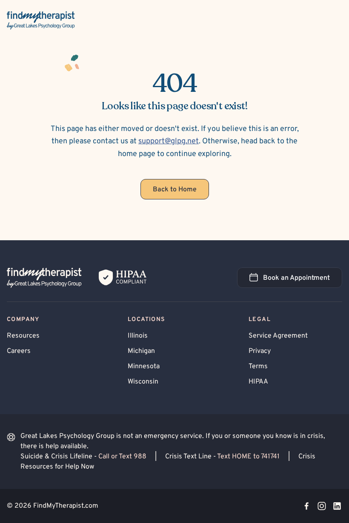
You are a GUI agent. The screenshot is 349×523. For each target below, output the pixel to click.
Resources (23, 336)
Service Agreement (278, 336)
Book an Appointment (302, 280)
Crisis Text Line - (222, 456)
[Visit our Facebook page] (306, 506)
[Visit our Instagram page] (322, 506)
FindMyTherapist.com (65, 506)
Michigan (141, 351)
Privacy (260, 351)
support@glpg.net (168, 141)
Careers (19, 351)
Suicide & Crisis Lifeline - (83, 456)
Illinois (138, 336)
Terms (258, 366)
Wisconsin (143, 382)
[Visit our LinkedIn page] (337, 506)
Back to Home (175, 189)
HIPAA (258, 382)
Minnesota (144, 366)
